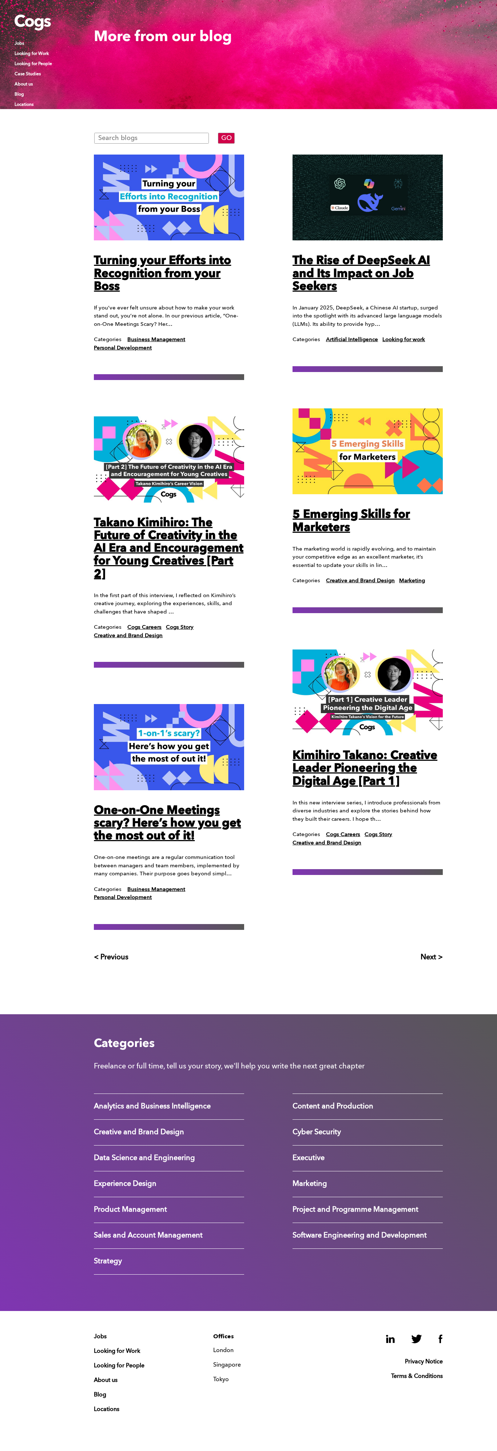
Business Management (156, 340)
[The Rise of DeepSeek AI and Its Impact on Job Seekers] (368, 197)
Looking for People (33, 64)
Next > (432, 957)
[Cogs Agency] (33, 28)
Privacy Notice (424, 1362)
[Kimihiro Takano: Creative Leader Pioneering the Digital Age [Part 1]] (368, 692)
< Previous (111, 957)
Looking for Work (32, 54)
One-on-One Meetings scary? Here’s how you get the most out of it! (167, 823)
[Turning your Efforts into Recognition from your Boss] (169, 197)
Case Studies (28, 74)
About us (24, 84)
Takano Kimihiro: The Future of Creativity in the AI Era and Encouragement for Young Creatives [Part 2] (168, 548)
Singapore (227, 1365)
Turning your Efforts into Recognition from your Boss (162, 273)
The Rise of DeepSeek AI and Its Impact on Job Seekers (361, 273)
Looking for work (403, 340)
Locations (24, 105)
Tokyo (221, 1380)
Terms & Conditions (417, 1376)
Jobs (19, 43)
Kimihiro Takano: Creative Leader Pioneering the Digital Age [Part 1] (365, 768)
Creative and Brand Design (128, 636)
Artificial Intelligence (352, 340)
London (223, 1351)
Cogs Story (180, 627)
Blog (19, 94)
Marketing (412, 581)
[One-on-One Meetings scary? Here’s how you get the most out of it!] (169, 747)
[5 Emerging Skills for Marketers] (368, 451)
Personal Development (123, 348)
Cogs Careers (144, 627)
